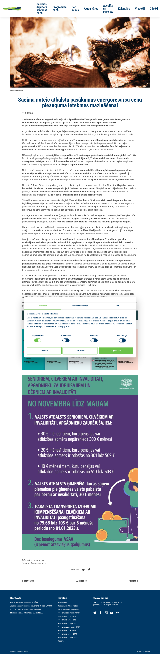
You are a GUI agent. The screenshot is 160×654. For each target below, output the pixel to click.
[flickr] (117, 612)
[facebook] (100, 612)
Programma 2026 (59, 9)
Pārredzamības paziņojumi (68, 609)
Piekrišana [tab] (42, 306)
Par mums (75, 9)
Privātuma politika (143, 651)
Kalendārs (124, 8)
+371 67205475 (16, 609)
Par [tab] (117, 306)
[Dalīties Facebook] (89, 569)
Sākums (12, 90)
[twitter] (95, 612)
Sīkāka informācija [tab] (80, 306)
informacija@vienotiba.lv (33, 613)
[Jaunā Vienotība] (16, 8)
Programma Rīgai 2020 (67, 630)
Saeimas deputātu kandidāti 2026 (42, 9)
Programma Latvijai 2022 (68, 623)
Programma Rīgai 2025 (67, 616)
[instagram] (106, 612)
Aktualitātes (91, 8)
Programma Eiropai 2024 (67, 620)
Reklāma (61, 641)
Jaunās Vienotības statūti (68, 606)
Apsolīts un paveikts (108, 8)
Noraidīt (44, 351)
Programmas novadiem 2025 (69, 613)
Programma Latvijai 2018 (68, 637)
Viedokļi (140, 8)
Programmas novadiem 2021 (69, 627)
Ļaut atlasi (80, 351)
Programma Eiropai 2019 (67, 634)
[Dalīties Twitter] (83, 569)
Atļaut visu (116, 351)
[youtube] (112, 612)
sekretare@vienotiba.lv (33, 609)
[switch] (66, 340)
